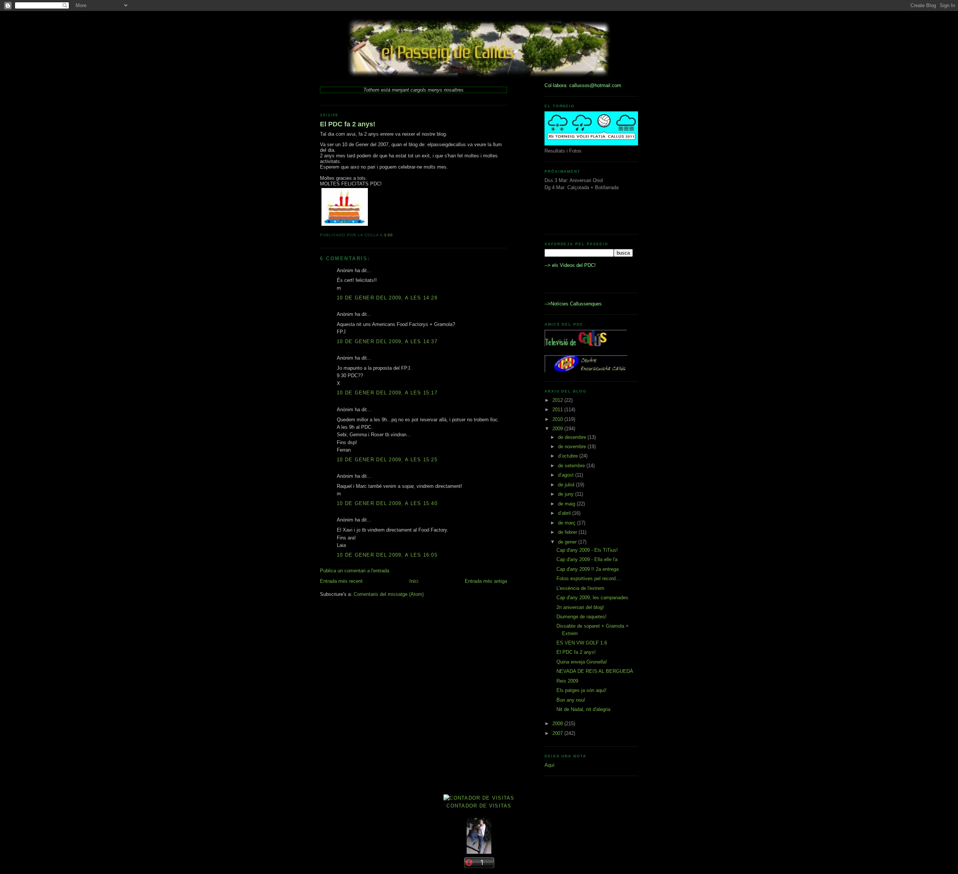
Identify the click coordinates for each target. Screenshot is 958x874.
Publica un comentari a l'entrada (354, 570)
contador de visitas (478, 806)
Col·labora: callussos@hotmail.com (582, 85)
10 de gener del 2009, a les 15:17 (387, 393)
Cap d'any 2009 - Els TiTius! (587, 550)
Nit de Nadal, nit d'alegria (583, 709)
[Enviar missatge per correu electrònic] (395, 235)
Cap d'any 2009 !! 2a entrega (587, 569)
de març (567, 523)
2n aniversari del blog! (580, 607)
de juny (566, 494)
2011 (558, 409)
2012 (558, 400)
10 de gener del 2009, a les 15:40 (387, 503)
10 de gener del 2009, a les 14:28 (387, 298)
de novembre (573, 446)
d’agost (566, 475)
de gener (568, 542)
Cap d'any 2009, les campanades (592, 597)
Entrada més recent (341, 581)
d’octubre (568, 456)
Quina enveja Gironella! (581, 662)
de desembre (573, 437)
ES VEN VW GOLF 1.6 (581, 643)
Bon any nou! (570, 700)
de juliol (567, 484)
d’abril (565, 513)
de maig (567, 504)
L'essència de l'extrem (580, 588)
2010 (558, 419)
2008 (558, 723)
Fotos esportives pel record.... (589, 578)
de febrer (568, 532)
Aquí (549, 765)
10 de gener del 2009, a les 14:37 (387, 341)
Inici (413, 581)
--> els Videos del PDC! (570, 265)
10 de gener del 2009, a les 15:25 (387, 459)
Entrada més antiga (486, 581)
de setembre (572, 465)
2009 (558, 428)
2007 (558, 733)
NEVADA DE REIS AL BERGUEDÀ (594, 671)
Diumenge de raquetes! (581, 616)
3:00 (388, 235)
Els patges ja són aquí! (581, 690)
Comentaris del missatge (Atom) (389, 594)
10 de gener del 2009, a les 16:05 (387, 555)
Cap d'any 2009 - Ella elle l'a (586, 559)
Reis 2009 (567, 681)
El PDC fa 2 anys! (347, 124)
